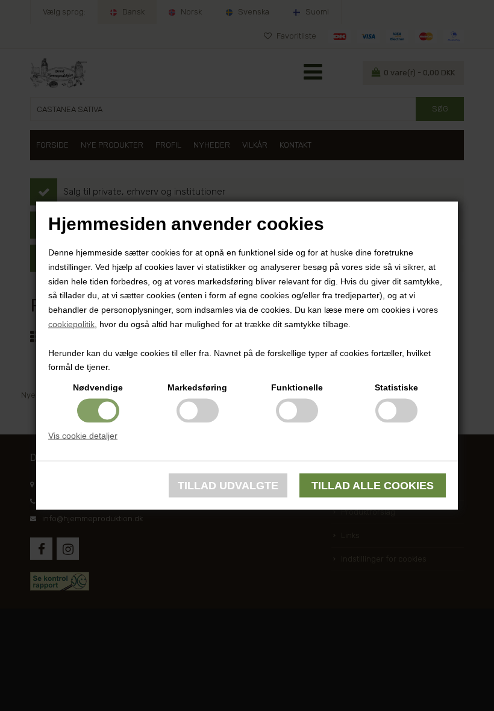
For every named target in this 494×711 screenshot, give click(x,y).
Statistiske (396, 387)
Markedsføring (197, 387)
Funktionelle (297, 387)
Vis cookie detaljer (82, 435)
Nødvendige (98, 387)
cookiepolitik (71, 324)
